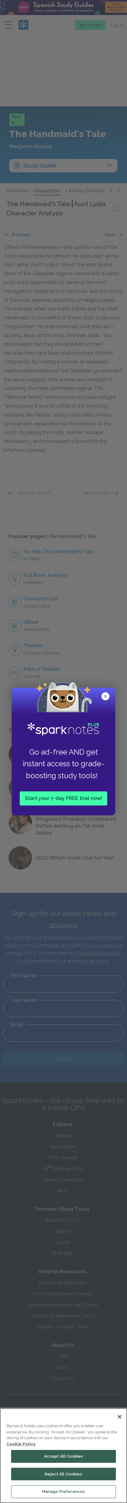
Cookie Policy (20, 1444)
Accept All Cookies (63, 1456)
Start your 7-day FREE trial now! (63, 798)
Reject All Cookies (63, 1474)
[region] (63, 1455)
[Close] (119, 1417)
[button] (106, 696)
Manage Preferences (63, 1491)
